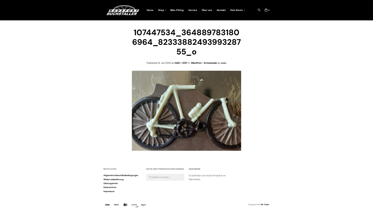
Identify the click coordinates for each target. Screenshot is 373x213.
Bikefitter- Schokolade (204, 62)
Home (150, 10)
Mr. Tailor (265, 204)
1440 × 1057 (181, 62)
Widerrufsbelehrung (113, 179)
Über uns (207, 10)
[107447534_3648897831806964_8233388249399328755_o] (186, 149)
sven (223, 62)
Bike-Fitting (177, 10)
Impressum (109, 191)
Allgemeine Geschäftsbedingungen (120, 175)
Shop (161, 10)
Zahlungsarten (110, 183)
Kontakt (221, 10)
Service (192, 10)
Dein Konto (236, 10)
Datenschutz (109, 187)
